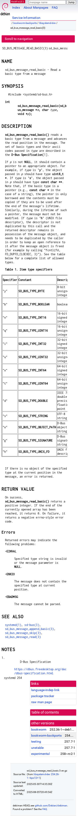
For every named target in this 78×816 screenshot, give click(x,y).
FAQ (55, 7)
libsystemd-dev (47, 23)
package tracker (42, 696)
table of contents (45, 712)
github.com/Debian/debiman (51, 805)
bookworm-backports (25, 23)
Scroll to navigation (19, 39)
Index (16, 7)
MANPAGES (17, 1)
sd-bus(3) (31, 625)
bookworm (38, 729)
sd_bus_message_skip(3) (23, 633)
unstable (37, 748)
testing (36, 741)
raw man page (41, 702)
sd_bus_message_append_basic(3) (29, 629)
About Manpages (36, 7)
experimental (40, 754)
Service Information (26, 18)
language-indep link (45, 690)
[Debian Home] (5, 8)
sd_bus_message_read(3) (23, 637)
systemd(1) (13, 625)
